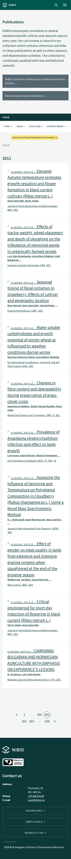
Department (56, 126)
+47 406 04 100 (36, 796)
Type (7, 126)
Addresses (34, 810)
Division (35, 126)
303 (31, 721)
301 (47, 714)
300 (39, 714)
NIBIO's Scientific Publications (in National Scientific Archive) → (35, 81)
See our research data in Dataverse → (26, 95)
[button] (35, 190)
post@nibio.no (36, 800)
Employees (34, 821)
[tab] (35, 190)
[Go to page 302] (54, 721)
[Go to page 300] (16, 714)
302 (24, 721)
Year (20, 126)
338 (46, 721)
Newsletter (34, 833)
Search (56, 5)
